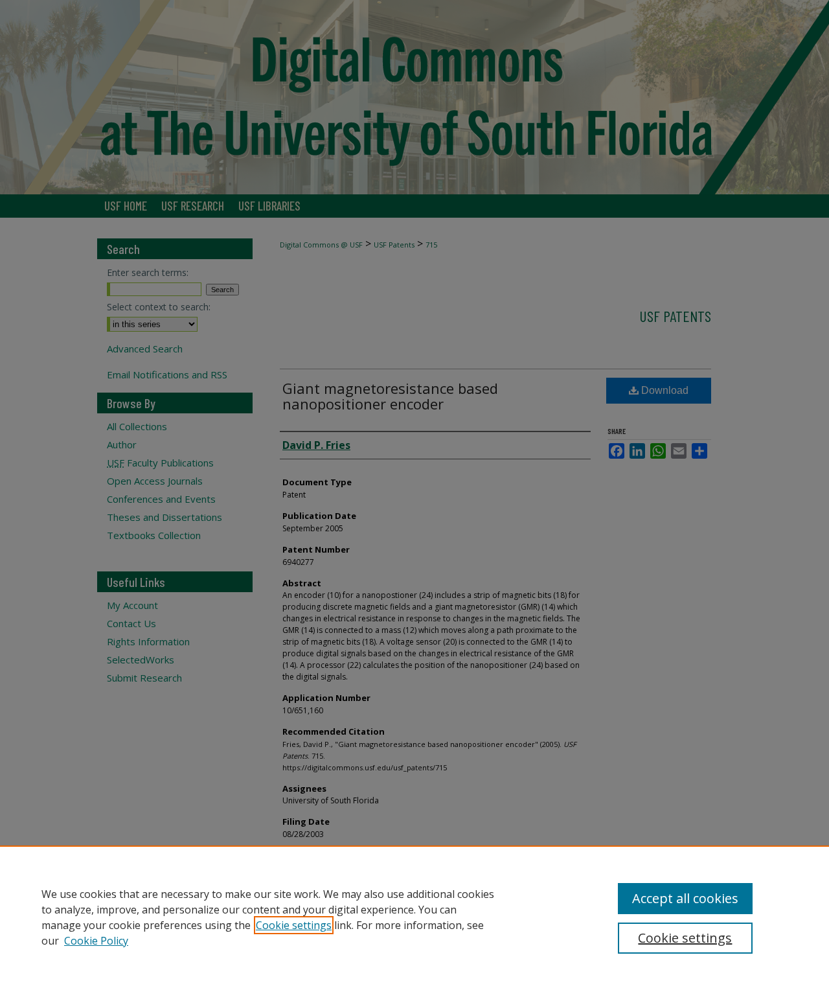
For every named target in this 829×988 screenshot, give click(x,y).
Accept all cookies (685, 898)
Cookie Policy (96, 941)
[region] (414, 916)
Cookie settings (294, 925)
